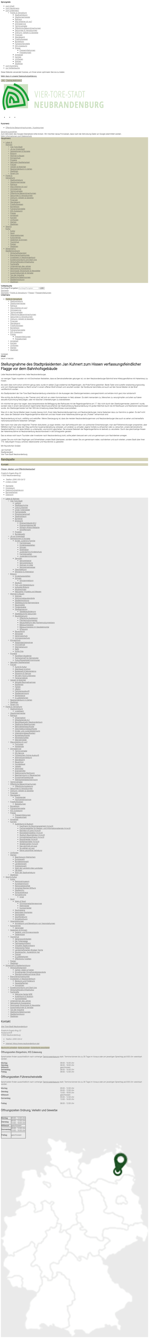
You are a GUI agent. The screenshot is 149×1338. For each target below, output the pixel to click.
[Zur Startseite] (53, 112)
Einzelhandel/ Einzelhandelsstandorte (30, 972)
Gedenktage (20, 934)
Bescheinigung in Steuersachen (28, 775)
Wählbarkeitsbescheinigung (26, 780)
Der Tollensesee (21, 941)
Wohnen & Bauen (17, 156)
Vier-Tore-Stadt (16, 147)
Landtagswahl (21, 864)
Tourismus (14, 242)
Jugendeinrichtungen (28, 556)
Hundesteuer (20, 764)
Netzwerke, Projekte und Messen (28, 592)
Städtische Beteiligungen (20, 277)
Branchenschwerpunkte (19, 255)
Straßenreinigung (22, 693)
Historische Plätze (22, 948)
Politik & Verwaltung (18, 13)
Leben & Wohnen (9, 143)
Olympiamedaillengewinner (31, 903)
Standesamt (20, 37)
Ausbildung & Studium (24, 824)
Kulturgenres (15, 237)
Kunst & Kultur (21, 667)
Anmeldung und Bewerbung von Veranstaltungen (35, 923)
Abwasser (19, 634)
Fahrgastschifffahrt (23, 943)
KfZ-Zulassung (21, 46)
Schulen (23, 547)
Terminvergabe (21, 26)
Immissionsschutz (22, 638)
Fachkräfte (14, 264)
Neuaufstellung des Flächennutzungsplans (37, 622)
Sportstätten (20, 915)
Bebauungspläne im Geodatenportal (34, 627)
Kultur (12, 231)
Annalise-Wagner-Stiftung (25, 888)
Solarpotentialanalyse (24, 642)
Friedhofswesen (21, 39)
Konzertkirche (20, 895)
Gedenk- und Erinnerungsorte (27, 932)
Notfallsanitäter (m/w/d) (29, 841)
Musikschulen (20, 589)
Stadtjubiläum (20, 516)
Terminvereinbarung (51, 1057)
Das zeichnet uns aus (28, 846)
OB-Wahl (18, 870)
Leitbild (18, 503)
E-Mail (11, 482)
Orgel (22, 897)
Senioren (18, 558)
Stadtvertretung (21, 15)
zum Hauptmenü (12, 8)
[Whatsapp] (19, 118)
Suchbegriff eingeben (9, 288)
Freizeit (13, 164)
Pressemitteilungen (27, 50)
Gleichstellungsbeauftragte (26, 729)
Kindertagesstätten (22, 576)
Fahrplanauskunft (22, 691)
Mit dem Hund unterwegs (25, 676)
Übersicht (9, 495)
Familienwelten (26, 554)
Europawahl (20, 859)
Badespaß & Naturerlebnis (25, 671)
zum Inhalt (10, 6)
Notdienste (19, 746)
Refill (17, 649)
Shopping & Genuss (23, 673)
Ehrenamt (19, 521)
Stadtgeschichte (21, 505)
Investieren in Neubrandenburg (22, 257)
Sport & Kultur (9, 227)
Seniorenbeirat (25, 561)
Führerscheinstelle (22, 44)
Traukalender (20, 797)
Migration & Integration (24, 572)
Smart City (14, 173)
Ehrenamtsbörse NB (28, 525)
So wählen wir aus (27, 848)
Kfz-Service (19, 753)
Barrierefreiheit (11, 492)
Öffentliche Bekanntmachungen (28, 28)
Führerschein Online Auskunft (27, 755)
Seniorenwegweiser (27, 567)
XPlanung (24, 629)
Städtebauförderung (28, 611)
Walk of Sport (20, 901)
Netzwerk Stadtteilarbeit (20, 162)
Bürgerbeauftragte (22, 735)
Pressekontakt (25, 52)
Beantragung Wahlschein (25, 857)
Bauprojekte (20, 605)
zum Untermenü (12, 10)
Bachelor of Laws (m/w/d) (30, 830)
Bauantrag (19, 762)
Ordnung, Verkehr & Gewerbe (26, 33)
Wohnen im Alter (26, 565)
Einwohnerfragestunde (24, 777)
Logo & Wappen (21, 507)
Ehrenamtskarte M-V (28, 523)
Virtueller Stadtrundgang (25, 945)
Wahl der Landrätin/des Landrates (29, 868)
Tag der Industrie (17, 275)
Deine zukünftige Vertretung (31, 850)
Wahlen (18, 61)
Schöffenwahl (25, 530)
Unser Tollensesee (22, 510)
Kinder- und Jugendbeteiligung (27, 731)
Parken (13, 244)
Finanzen (18, 35)
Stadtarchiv (19, 890)
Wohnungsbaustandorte (25, 598)
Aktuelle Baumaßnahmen (25, 682)
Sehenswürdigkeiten (23, 939)
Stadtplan (19, 64)
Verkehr (18, 766)
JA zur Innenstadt (17, 149)
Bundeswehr (20, 534)
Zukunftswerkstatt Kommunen (27, 660)
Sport (12, 233)
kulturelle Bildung (22, 587)
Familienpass (25, 543)
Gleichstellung (21, 569)
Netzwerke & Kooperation (20, 268)
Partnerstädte (20, 512)
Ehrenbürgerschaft (22, 514)
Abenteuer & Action (22, 669)
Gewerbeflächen (21, 983)
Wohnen (18, 596)
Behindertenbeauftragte (24, 726)
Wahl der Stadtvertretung (25, 872)
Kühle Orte (19, 651)
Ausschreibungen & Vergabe (21, 273)
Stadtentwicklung (17, 279)
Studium (18, 583)
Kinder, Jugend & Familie (25, 541)
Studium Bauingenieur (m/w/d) (32, 835)
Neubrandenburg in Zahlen (21, 169)
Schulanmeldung (26, 580)
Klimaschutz (15, 158)
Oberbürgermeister (22, 17)
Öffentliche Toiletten (23, 959)
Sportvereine (20, 910)
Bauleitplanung (21, 616)
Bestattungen (20, 804)
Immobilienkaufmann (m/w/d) (32, 837)
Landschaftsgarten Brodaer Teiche (29, 950)
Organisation (20, 718)
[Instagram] (8, 118)
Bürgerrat (18, 519)
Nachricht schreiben (9, 1047)
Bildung (13, 153)
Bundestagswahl (22, 861)
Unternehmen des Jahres (20, 266)
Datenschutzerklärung (15, 490)
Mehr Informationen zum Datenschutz (16, 136)
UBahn (17, 689)
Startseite (5, 293)
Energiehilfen (20, 771)
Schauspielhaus (21, 892)
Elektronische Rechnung (25, 773)
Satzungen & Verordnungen (26, 30)
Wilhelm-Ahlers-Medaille (29, 527)
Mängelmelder (21, 740)
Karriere (18, 57)
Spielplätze (24, 549)
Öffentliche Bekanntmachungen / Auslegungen (25, 128)
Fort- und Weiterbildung (24, 585)
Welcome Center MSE (23, 994)
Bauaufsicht (20, 631)
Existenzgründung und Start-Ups (23, 260)
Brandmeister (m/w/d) (29, 839)
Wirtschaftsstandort (18, 253)
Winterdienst (20, 695)
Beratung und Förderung (25, 981)
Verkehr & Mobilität (18, 167)
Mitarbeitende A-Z (22, 720)
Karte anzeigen (24, 1047)
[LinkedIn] (14, 118)
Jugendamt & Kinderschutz (31, 552)
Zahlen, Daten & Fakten (24, 970)
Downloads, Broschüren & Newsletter (25, 271)
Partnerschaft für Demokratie (26, 658)
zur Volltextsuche (13, 68)
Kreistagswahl (21, 866)
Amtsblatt (19, 55)
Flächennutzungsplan (28, 620)
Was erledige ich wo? (23, 21)
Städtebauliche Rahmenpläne (27, 603)
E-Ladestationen (21, 698)
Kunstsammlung (22, 884)
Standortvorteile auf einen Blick (27, 974)
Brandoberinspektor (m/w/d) (31, 833)
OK (3, 80)
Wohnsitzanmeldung (23, 757)
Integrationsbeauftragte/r (25, 733)
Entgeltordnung (21, 919)
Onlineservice (20, 24)
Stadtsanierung (21, 609)
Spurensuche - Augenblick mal (27, 952)
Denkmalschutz (21, 636)
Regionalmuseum (22, 881)
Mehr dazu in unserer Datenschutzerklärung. (19, 76)
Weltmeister (24, 906)
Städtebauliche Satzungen (25, 614)
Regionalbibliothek (22, 886)
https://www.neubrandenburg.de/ (22, 1043)
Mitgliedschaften (22, 738)
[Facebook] (3, 118)
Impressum (10, 488)
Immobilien (19, 985)
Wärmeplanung (21, 647)
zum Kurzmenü (12, 66)
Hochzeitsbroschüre (23, 799)
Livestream (19, 711)
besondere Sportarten (23, 912)
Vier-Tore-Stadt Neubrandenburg (14, 1026)
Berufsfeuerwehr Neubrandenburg (28, 722)
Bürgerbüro (19, 41)
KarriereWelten (21, 999)
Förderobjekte (20, 607)
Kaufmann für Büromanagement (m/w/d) (36, 826)
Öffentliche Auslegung (29, 618)
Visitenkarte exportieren (40, 1047)
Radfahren (19, 684)
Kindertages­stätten (27, 545)
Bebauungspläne (26, 625)
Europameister (25, 908)
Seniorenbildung (26, 563)
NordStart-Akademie (23, 656)
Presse (17, 48)
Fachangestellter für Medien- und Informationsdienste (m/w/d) (45, 828)
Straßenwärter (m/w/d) (29, 844)
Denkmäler (19, 928)
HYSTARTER (20, 645)
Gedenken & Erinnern (18, 240)
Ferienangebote (21, 678)
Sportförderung (21, 917)
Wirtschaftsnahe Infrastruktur (22, 262)
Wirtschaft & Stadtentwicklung (13, 250)
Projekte (13, 160)
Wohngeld (19, 768)
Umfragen (19, 59)
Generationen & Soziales (20, 151)
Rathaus (18, 19)
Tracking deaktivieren (13, 80)
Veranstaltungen (17, 235)
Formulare (19, 744)
